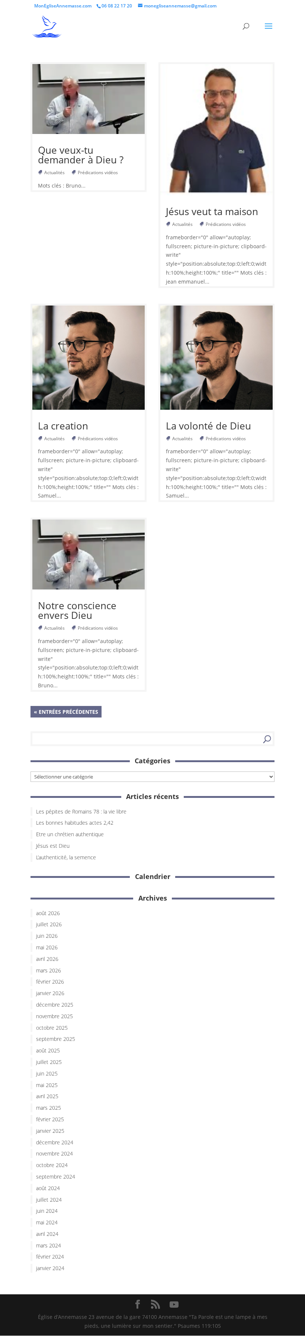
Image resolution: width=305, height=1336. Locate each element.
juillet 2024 (49, 1199)
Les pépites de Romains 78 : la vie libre (81, 811)
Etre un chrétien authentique (70, 834)
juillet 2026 (49, 924)
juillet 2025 (49, 1061)
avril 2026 (47, 958)
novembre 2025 (54, 1016)
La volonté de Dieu (208, 425)
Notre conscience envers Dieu (77, 610)
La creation (63, 425)
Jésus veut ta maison (212, 211)
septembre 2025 (55, 1038)
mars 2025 (48, 1107)
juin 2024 (47, 1210)
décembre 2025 (54, 1004)
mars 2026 (48, 970)
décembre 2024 (54, 1142)
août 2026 (48, 913)
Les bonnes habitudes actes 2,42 (74, 822)
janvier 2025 (50, 1130)
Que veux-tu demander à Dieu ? (80, 154)
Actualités (55, 172)
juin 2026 (47, 935)
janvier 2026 (50, 993)
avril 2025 (47, 1096)
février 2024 (50, 1256)
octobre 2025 (52, 1027)
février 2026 (50, 981)
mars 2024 (48, 1245)
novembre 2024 (54, 1153)
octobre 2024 (52, 1165)
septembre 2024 (55, 1176)
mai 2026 (47, 947)
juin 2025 (47, 1073)
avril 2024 (47, 1233)
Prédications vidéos (98, 172)
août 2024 (48, 1188)
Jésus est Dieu (53, 845)
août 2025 (48, 1050)
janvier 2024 (50, 1268)
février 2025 (50, 1119)
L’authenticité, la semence (66, 857)
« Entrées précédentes (66, 711)
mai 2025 (47, 1085)
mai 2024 (47, 1222)
